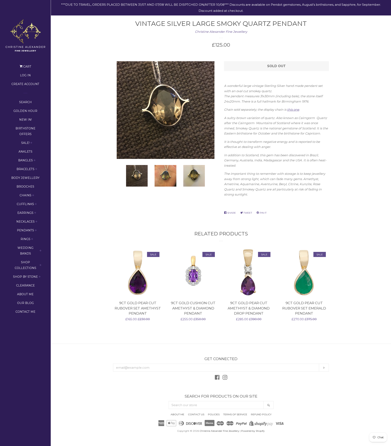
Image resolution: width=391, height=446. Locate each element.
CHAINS (25, 195)
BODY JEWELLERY (25, 178)
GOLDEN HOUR (25, 111)
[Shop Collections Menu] (40, 265)
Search (25, 102)
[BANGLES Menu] (34, 160)
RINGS (25, 239)
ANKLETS (25, 151)
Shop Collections (25, 265)
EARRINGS (25, 213)
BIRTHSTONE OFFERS (25, 131)
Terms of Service (235, 414)
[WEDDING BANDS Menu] (40, 251)
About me (25, 294)
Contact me (25, 312)
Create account (25, 84)
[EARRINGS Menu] (35, 213)
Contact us (196, 414)
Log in (25, 75)
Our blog (25, 303)
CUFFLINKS (25, 204)
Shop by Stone (25, 277)
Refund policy (261, 414)
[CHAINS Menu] (33, 195)
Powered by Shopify (253, 430)
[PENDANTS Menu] (36, 230)
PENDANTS (25, 230)
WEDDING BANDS (25, 250)
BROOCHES (25, 186)
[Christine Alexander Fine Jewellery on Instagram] (225, 378)
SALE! (25, 143)
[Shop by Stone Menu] (40, 277)
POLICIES (214, 414)
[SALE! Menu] (31, 143)
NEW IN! (25, 119)
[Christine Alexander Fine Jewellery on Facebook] (217, 378)
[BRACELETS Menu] (36, 169)
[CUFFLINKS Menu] (36, 204)
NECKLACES (25, 221)
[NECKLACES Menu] (36, 222)
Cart (26, 66)
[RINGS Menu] (32, 239)
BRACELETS (25, 169)
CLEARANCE (25, 285)
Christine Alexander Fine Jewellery (221, 32)
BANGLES (25, 160)
